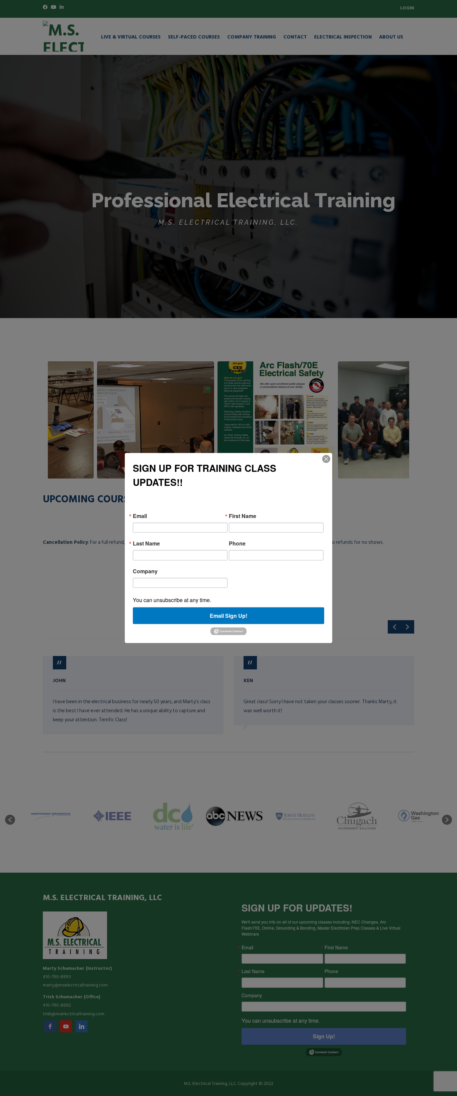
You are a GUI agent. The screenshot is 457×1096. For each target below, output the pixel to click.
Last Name (146, 543)
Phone (237, 543)
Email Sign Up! (228, 615)
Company (145, 571)
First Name (242, 515)
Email (140, 515)
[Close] (326, 459)
